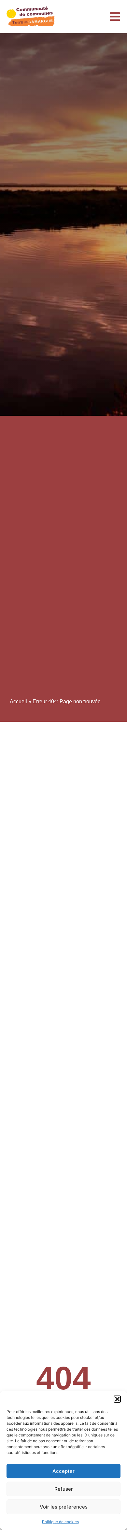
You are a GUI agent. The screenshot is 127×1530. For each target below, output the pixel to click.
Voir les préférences (64, 1507)
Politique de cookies (60, 1521)
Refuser (63, 1489)
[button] (117, 1399)
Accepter (63, 1471)
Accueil (18, 701)
